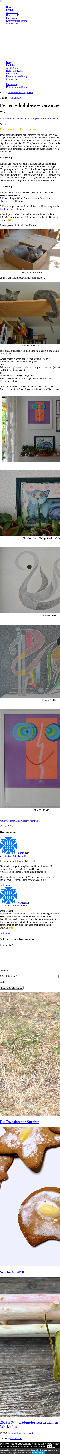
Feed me (4, 209)
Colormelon (16, 97)
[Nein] (53, 1447)
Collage (10, 820)
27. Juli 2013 (6, 826)
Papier (37, 820)
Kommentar (6, 945)
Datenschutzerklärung (16, 21)
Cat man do (5, 201)
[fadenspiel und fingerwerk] (1, 1)
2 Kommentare (52, 118)
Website (4, 982)
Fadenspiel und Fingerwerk (29, 118)
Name (4, 970)
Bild (3, 820)
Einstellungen (38, 1452)
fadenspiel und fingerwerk (20, 92)
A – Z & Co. (12, 12)
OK (49, 1447)
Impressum (11, 18)
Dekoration (20, 820)
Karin (21, 902)
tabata (21, 853)
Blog (8, 7)
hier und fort (12, 23)
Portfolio (10, 9)
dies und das (9, 118)
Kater (30, 820)
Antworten (5, 885)
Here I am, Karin (14, 15)
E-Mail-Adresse (8, 976)
